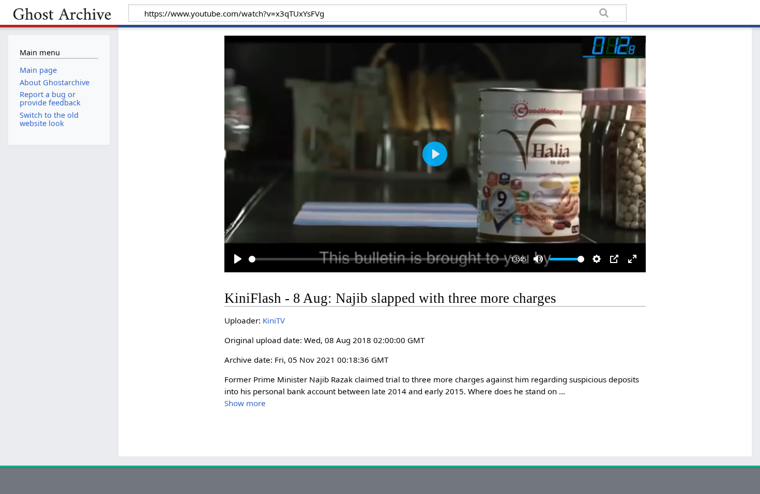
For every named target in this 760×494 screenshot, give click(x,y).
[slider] (377, 259)
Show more (245, 403)
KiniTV (274, 320)
